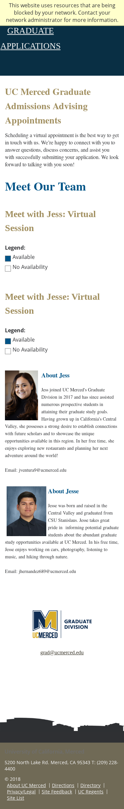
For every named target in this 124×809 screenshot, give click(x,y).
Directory (90, 785)
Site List (15, 798)
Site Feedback (57, 791)
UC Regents (90, 791)
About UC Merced (26, 785)
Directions (63, 785)
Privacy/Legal (21, 791)
